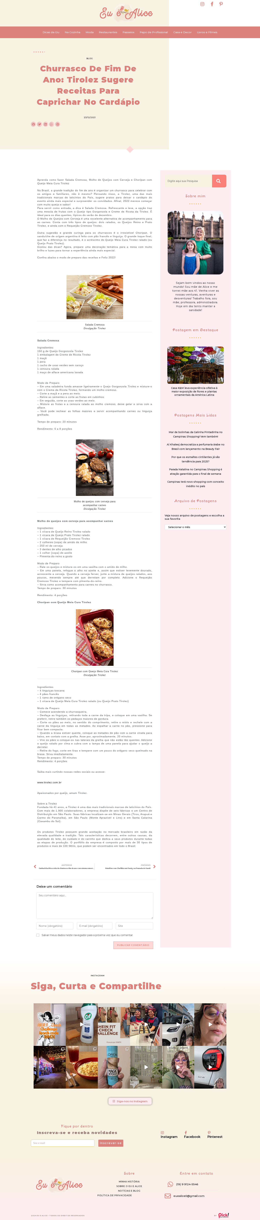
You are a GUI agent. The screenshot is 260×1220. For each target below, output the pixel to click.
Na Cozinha (72, 32)
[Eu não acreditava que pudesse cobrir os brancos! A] (114, 1067)
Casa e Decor (182, 32)
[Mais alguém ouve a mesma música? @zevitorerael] (178, 1067)
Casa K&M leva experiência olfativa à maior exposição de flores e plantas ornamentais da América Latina (194, 391)
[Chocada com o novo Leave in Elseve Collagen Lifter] (146, 1067)
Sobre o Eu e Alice (129, 1186)
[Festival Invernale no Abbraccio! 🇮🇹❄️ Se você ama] (82, 1067)
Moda (90, 32)
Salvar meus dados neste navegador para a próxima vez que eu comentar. (87, 935)
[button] (33, 124)
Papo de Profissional (154, 32)
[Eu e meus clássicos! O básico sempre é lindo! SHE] (50, 1024)
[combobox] (188, 181)
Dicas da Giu (51, 32)
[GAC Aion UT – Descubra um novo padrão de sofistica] (210, 1067)
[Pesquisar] (219, 181)
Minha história (129, 1181)
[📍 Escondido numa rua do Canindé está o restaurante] (50, 1067)
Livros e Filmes (207, 32)
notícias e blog (129, 1190)
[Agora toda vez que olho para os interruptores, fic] (82, 1024)
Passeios (128, 32)
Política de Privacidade (114, 1195)
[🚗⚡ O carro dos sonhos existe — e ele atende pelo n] (178, 1024)
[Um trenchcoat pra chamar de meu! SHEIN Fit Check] (114, 1024)
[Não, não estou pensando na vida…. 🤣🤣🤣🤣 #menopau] (210, 1024)
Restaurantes (108, 32)
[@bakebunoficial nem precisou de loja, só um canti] (146, 1024)
